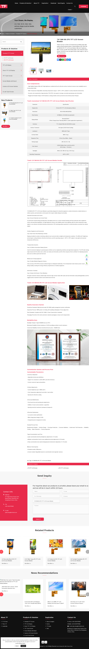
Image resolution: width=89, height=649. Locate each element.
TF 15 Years (5, 621)
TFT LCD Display (7, 65)
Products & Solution (25, 3)
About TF (36, 3)
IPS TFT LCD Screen (32, 33)
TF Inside (49, 626)
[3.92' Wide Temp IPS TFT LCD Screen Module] (33, 547)
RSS (64, 646)
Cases (69, 9)
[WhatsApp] (45, 642)
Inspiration (45, 3)
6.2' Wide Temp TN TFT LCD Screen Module (15, 111)
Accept (23, 646)
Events (48, 624)
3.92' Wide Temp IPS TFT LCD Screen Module (32, 560)
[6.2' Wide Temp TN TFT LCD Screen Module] (4, 113)
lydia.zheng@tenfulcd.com (11, 512)
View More (5, 126)
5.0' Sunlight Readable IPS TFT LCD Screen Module (78, 560)
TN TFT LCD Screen (8, 58)
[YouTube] (43, 642)
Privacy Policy (69, 646)
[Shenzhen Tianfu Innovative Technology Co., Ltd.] (3, 6)
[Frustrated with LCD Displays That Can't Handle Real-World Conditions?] (33, 589)
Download (53, 3)
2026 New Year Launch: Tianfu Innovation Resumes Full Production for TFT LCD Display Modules (10, 587)
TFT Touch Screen (7, 76)
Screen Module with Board (9, 81)
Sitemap (61, 646)
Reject (17, 646)
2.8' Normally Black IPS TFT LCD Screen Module (16, 103)
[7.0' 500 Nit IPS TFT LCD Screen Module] (33, 71)
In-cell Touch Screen (8, 91)
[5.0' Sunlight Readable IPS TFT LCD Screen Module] (79, 547)
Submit (38, 519)
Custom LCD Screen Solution (10, 86)
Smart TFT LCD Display (9, 70)
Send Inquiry (61, 3)
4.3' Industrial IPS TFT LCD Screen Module (55, 560)
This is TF (4, 624)
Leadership (4, 626)
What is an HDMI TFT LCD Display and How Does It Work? (56, 602)
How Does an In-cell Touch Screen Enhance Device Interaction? (77, 602)
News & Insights (50, 621)
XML (66, 646)
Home (16, 3)
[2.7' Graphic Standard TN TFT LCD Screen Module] (4, 120)
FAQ (48, 628)
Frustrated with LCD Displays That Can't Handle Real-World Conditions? (33, 602)
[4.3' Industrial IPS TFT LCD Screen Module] (56, 547)
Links (58, 646)
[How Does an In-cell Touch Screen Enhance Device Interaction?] (79, 589)
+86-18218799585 (9, 506)
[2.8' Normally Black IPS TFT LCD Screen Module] (4, 105)
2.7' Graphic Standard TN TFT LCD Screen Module (15, 118)
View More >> (5, 563)
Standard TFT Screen (21, 33)
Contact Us (69, 3)
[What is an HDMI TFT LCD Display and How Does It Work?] (56, 589)
